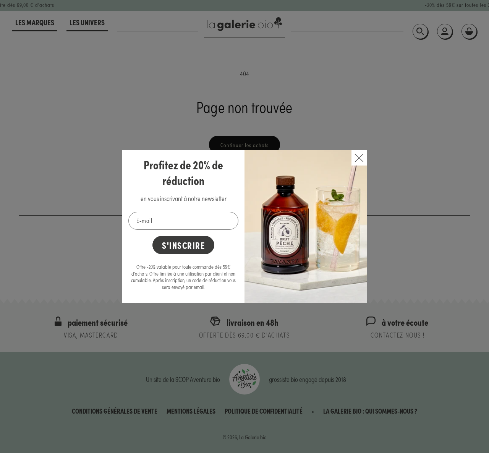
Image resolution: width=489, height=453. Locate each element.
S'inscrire (183, 245)
